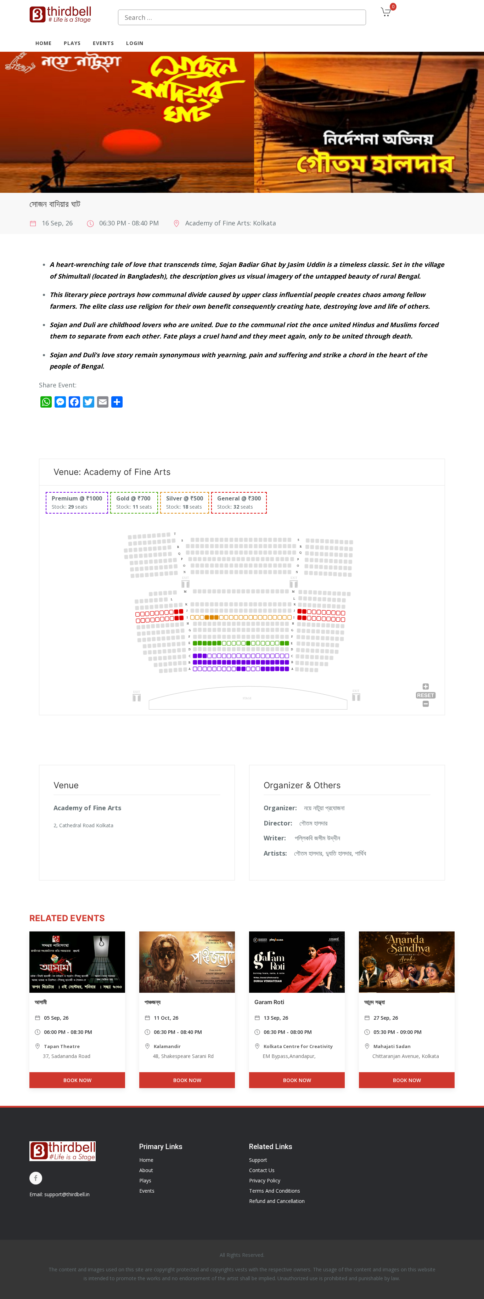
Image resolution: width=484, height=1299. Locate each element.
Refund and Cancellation (277, 1201)
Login (134, 43)
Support (258, 1160)
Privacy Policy (264, 1180)
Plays (72, 43)
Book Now (77, 1080)
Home (43, 43)
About (146, 1170)
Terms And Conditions (274, 1190)
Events (103, 43)
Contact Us (262, 1170)
